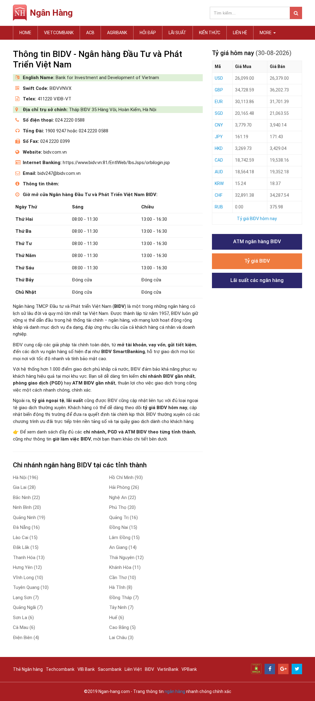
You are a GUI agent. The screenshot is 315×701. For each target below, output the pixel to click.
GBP (219, 89)
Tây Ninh (121, 607)
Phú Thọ (122, 507)
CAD (219, 160)
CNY (219, 125)
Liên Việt (133, 669)
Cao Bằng (122, 627)
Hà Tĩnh (120, 587)
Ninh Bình (27, 507)
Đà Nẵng (26, 527)
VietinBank (167, 669)
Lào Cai (25, 537)
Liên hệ (240, 32)
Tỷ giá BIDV (257, 261)
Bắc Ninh (26, 497)
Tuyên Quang (31, 587)
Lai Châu (121, 637)
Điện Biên (26, 637)
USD (219, 78)
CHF (218, 195)
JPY (219, 136)
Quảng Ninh (29, 517)
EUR (219, 101)
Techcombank (60, 669)
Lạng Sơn (26, 597)
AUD (219, 171)
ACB (90, 32)
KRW (219, 183)
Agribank (117, 32)
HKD (219, 148)
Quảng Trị (123, 517)
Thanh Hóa (29, 557)
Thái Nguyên (126, 557)
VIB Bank (86, 669)
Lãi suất (177, 32)
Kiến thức (209, 32)
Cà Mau (24, 627)
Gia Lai (24, 487)
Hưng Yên (27, 567)
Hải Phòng (124, 487)
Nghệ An (122, 497)
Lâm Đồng (124, 537)
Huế (116, 617)
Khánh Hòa (125, 567)
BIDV (149, 669)
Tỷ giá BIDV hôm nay (257, 218)
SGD (219, 113)
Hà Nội (25, 477)
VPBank (189, 669)
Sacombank (110, 669)
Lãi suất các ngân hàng (257, 280)
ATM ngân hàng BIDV (257, 241)
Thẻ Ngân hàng (28, 669)
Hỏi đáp (148, 32)
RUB (219, 206)
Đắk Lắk (25, 547)
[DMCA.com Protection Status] (256, 668)
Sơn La (23, 617)
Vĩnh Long (28, 577)
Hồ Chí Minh (126, 477)
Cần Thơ (122, 577)
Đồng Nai (123, 527)
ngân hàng (175, 691)
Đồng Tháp (124, 597)
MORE (266, 32)
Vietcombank (59, 32)
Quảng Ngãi (28, 607)
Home (25, 32)
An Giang (123, 547)
